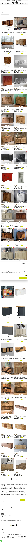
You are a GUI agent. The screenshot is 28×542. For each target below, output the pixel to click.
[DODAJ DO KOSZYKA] (6, 68)
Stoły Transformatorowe (3, 515)
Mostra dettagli (24, 275)
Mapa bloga (16, 534)
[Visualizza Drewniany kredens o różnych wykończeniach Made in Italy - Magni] (6, 260)
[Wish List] (8, 30)
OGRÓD (2, 519)
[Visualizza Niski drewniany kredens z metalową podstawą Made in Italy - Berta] (19, 414)
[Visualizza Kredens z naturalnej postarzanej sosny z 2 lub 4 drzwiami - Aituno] (19, 126)
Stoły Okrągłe (2, 513)
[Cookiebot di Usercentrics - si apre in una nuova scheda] (22, 263)
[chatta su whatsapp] (1, 541)
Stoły (1, 512)
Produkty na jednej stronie (4, 12)
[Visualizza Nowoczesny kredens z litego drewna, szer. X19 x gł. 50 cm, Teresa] (19, 30)
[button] (5, 7)
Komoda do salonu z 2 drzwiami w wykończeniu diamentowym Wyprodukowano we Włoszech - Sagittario (7, 90)
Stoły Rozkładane (3, 509)
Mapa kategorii (12, 534)
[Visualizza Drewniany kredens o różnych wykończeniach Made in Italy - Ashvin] (6, 184)
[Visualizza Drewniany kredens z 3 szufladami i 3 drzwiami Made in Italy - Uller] (19, 298)
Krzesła (2, 516)
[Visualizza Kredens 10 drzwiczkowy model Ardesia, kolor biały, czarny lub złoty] (19, 68)
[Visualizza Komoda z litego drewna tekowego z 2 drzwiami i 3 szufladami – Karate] (19, 145)
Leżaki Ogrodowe (3, 520)
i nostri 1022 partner (5, 267)
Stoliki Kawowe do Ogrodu (18, 520)
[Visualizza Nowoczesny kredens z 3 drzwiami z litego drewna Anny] (6, 30)
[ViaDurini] (14, 2)
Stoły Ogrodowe (9, 515)
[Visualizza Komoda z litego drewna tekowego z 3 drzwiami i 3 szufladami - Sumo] (6, 145)
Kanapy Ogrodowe (12, 520)
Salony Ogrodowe (7, 520)
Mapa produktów (8, 534)
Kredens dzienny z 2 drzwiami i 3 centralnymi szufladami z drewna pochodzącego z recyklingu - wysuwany (20, 378)
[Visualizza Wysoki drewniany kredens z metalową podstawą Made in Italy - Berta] (6, 452)
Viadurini (2, 529)
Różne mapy (19, 534)
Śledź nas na (3, 532)
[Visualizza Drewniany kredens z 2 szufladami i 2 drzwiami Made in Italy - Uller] (6, 317)
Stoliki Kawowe (2, 514)
